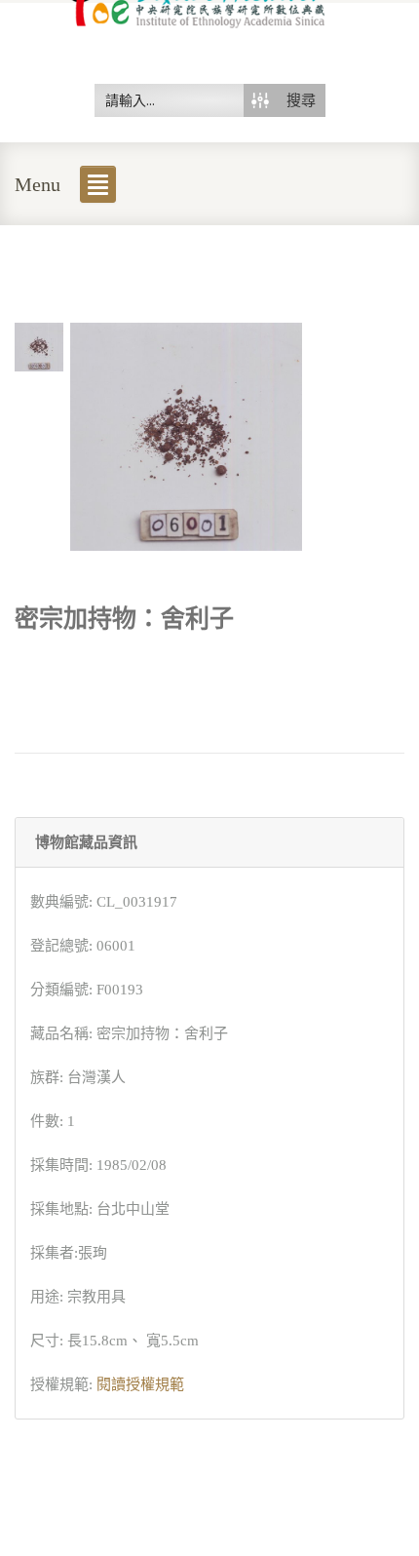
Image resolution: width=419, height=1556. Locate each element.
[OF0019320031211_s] (39, 345)
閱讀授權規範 (140, 1384)
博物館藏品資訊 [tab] (86, 842)
